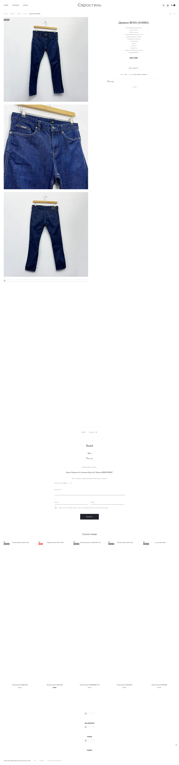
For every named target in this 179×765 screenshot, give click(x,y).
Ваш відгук (58, 489)
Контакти (42, 760)
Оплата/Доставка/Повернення (54, 760)
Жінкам (25, 5)
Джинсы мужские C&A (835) (159, 685)
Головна (6, 13)
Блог (35, 760)
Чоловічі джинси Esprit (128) (20, 685)
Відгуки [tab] (93, 432)
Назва (57, 502)
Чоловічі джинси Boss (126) (124, 685)
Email (93, 502)
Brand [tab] (83, 432)
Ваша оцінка (58, 483)
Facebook (135, 87)
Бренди (6, 5)
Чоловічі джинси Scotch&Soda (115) (89, 685)
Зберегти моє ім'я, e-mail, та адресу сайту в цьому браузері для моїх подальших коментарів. (84, 507)
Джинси (19, 13)
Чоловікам (15, 5)
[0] (172, 5)
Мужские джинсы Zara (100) (54, 685)
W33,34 (25, 13)
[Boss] (110, 81)
